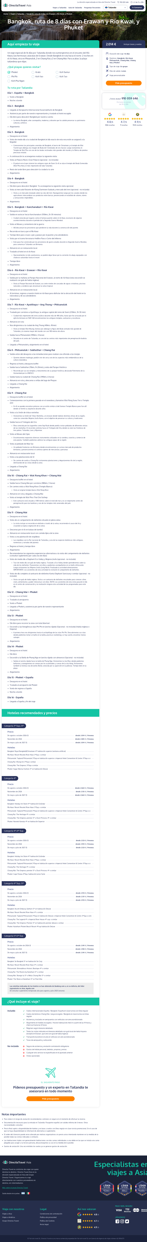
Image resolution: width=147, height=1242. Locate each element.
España (15, 697)
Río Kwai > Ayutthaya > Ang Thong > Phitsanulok (37, 304)
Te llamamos (137, 7)
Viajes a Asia (7, 1214)
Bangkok (15, 106)
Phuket (15, 615)
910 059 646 (124, 2)
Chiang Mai (17, 512)
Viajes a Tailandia (59, 8)
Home (5, 14)
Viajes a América (8, 1217)
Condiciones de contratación (51, 1214)
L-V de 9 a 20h (138, 2)
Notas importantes (14, 1114)
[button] (37, 72)
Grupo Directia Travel (10, 1221)
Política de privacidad (48, 1217)
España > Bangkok (20, 93)
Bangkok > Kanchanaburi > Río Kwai (30, 207)
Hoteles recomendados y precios (32, 713)
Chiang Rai (16, 393)
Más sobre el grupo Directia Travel (15, 1188)
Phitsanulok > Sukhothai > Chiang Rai (31, 350)
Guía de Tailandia (75, 8)
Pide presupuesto (123, 83)
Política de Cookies (47, 1221)
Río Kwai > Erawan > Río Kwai (27, 270)
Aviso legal (44, 1224)
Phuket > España (20, 677)
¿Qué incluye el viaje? (23, 1001)
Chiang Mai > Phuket (22, 592)
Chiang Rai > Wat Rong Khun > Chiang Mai (34, 475)
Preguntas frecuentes (92, 8)
